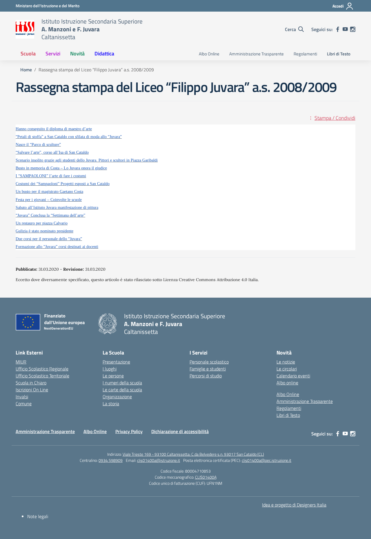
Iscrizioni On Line (32, 389)
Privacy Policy (129, 431)
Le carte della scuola (122, 389)
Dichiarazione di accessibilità (180, 431)
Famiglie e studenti (208, 368)
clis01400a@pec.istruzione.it (266, 460)
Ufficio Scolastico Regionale (42, 368)
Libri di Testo (338, 53)
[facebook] (337, 29)
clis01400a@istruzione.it (158, 460)
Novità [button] (77, 53)
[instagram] (352, 29)
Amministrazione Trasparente (256, 53)
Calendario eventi (293, 375)
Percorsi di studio (206, 375)
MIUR (21, 361)
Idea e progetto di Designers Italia (294, 504)
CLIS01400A (206, 477)
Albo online (287, 382)
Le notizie (286, 361)
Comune (24, 403)
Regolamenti (305, 53)
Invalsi (22, 396)
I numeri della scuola (122, 382)
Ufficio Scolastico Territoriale (42, 375)
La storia (111, 403)
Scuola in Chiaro (31, 382)
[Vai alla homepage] (25, 29)
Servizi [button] (53, 53)
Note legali (37, 516)
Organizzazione (117, 396)
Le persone (113, 375)
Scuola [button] (28, 53)
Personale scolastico (209, 361)
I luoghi (110, 368)
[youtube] (345, 29)
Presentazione (116, 361)
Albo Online (209, 53)
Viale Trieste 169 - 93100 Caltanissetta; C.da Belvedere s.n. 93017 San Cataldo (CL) (193, 454)
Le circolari (287, 368)
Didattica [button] (104, 53)
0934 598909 (111, 460)
